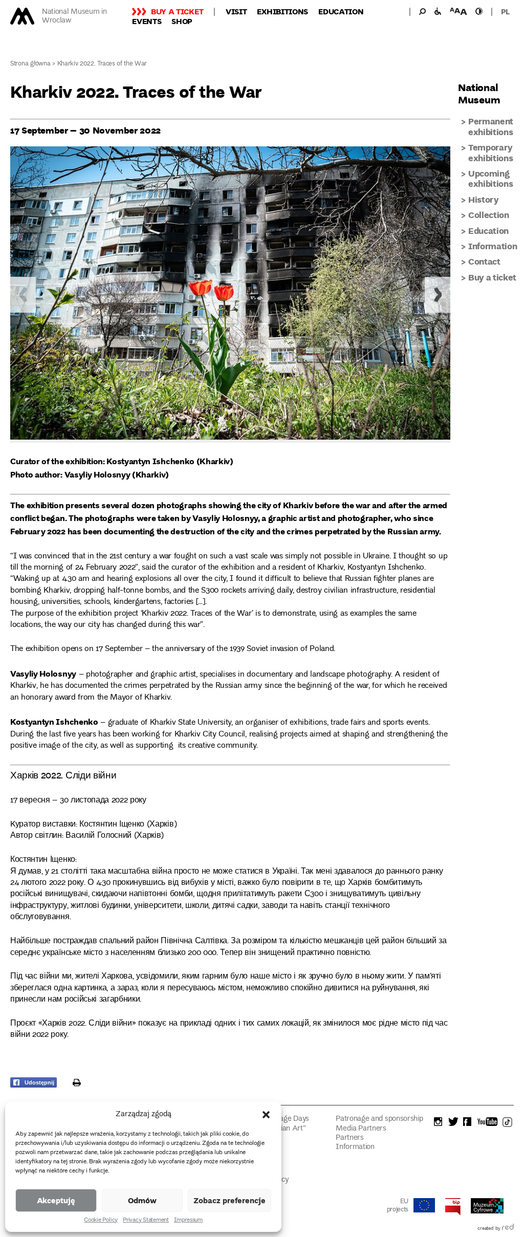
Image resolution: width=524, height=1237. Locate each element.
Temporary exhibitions (490, 152)
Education (340, 11)
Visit (236, 11)
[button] (266, 1115)
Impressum (188, 1220)
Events (146, 21)
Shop (181, 21)
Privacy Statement (146, 1220)
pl (505, 11)
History (483, 199)
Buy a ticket (177, 11)
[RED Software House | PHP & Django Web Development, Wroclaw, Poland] (508, 1229)
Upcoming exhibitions (490, 178)
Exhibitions (282, 11)
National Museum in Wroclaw (74, 16)
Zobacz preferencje (229, 1200)
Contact (484, 261)
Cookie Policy (101, 1220)
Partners (350, 1138)
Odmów (142, 1200)
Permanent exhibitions (490, 126)
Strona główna (30, 64)
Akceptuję (56, 1200)
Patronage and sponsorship (379, 1119)
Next (437, 295)
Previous (23, 295)
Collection (488, 214)
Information (492, 246)
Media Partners (361, 1128)
